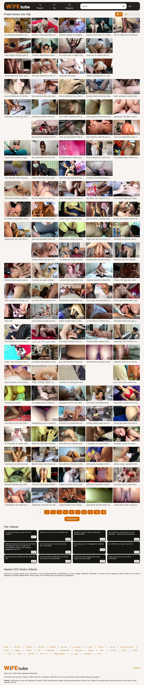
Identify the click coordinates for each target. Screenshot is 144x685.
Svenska (29, 647)
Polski (6, 647)
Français (89, 647)
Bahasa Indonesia (127, 647)
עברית (99, 654)
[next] (103, 512)
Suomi (9, 654)
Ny (54, 8)
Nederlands (50, 650)
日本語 (134, 650)
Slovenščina (64, 650)
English (91, 650)
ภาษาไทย (112, 650)
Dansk (20, 654)
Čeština (29, 650)
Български (77, 647)
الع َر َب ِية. (74, 654)
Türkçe (6, 650)
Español (52, 647)
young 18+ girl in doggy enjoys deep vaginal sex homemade (87, 557)
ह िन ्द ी (44, 654)
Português (87, 654)
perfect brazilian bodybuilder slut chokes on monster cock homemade (54, 557)
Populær (40, 8)
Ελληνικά (31, 654)
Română (17, 647)
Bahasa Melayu (59, 654)
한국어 (124, 650)
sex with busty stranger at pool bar (120, 544)
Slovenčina (79, 650)
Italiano (101, 647)
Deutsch (64, 647)
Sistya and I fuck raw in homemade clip (54, 532)
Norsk (101, 650)
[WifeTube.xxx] (18, 6)
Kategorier (69, 8)
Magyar (17, 650)
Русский (41, 647)
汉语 (38, 650)
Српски (112, 647)
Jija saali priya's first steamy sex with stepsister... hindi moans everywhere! (121, 533)
